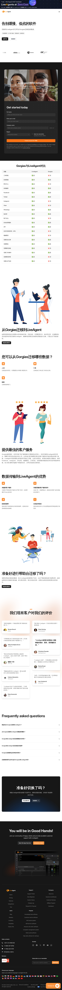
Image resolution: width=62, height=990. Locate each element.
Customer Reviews (51, 900)
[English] (19, 976)
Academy (11, 920)
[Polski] (54, 976)
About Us (51, 893)
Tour (11, 907)
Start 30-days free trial (25, 843)
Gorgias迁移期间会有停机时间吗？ (11, 752)
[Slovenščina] (11, 978)
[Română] (3, 978)
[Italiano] (38, 976)
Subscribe (55, 962)
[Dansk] (11, 976)
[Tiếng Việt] (19, 978)
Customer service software (31, 917)
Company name (10, 125)
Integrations (11, 904)
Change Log (31, 903)
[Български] (5, 976)
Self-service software (31, 923)
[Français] (30, 976)
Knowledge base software (31, 914)
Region (8, 131)
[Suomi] (27, 976)
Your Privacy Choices (45, 986)
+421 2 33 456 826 (9, 943)
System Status (31, 900)
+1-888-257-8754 (9, 946)
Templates (11, 923)
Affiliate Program (51, 903)
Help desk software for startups (31, 936)
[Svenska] (14, 978)
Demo (11, 894)
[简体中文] (22, 978)
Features (11, 900)
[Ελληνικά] (16, 976)
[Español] (22, 976)
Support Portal (31, 893)
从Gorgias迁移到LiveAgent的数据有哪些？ (13, 732)
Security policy (34, 984)
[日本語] (41, 976)
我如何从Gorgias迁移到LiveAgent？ (12, 725)
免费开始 (5, 39)
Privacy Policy (42, 144)
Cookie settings (26, 147)
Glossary (11, 917)
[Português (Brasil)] (57, 976)
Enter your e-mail (11, 118)
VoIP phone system (31, 920)
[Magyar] (35, 976)
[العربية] (3, 976)
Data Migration (31, 897)
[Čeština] (8, 976)
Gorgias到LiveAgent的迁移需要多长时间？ (13, 738)
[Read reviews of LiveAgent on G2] (5, 960)
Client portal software (31, 932)
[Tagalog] (16, 978)
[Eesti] (24, 976)
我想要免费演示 (6, 342)
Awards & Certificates (51, 897)
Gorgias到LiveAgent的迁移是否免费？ (12, 745)
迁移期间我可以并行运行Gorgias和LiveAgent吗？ (15, 759)
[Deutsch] (14, 976)
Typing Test (11, 926)
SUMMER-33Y (23, 7)
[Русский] (5, 978)
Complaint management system (31, 929)
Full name (9, 112)
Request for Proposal (31, 906)
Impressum (51, 906)
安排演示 (13, 39)
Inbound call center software (31, 926)
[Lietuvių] (43, 976)
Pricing (11, 897)
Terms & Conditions (32, 144)
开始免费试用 (26, 800)
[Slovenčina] (8, 978)
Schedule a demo (38, 843)
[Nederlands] (49, 976)
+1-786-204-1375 (9, 949)
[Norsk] (52, 976)
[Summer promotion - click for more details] (31, 4)
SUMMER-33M (9, 7)
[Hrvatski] (33, 976)
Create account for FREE (31, 140)
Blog (11, 914)
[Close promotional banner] (60, 2)
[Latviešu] (46, 976)
